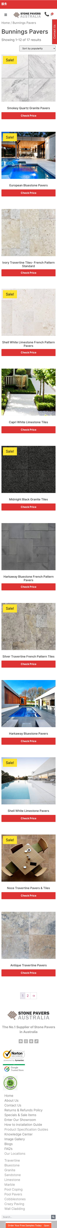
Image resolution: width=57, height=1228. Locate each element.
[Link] (36, 1041)
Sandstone (12, 1175)
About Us (11, 1100)
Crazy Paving (14, 1204)
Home (5, 23)
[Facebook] (21, 1041)
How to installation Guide (23, 1124)
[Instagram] (26, 1041)
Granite (9, 1170)
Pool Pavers (13, 1194)
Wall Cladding (14, 1209)
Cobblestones (15, 1199)
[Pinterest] (31, 1041)
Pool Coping (13, 1189)
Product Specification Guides (26, 1129)
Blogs (8, 1144)
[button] (6, 15)
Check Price (28, 115)
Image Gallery (14, 1139)
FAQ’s (8, 1149)
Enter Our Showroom (20, 1120)
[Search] (53, 1217)
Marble (9, 1184)
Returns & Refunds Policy (23, 1110)
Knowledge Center (18, 1134)
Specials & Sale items (20, 1115)
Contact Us (12, 1105)
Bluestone (12, 1165)
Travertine (12, 1160)
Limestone (12, 1180)
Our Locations (14, 1153)
